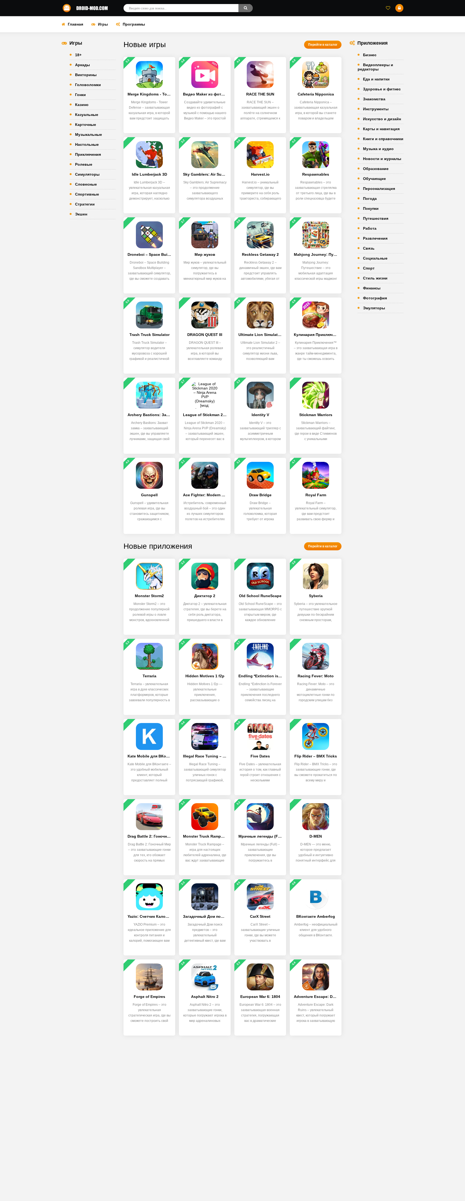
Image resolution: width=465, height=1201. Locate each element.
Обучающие (374, 178)
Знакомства (374, 99)
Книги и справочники (383, 139)
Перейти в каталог (322, 45)
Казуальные (86, 114)
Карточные (85, 124)
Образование (376, 168)
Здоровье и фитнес (382, 89)
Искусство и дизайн (382, 119)
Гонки (80, 95)
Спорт (369, 268)
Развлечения (375, 238)
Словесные (86, 184)
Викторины (86, 75)
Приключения (88, 154)
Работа (369, 228)
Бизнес (369, 55)
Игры (103, 24)
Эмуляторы (374, 308)
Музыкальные (88, 134)
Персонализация (379, 188)
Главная (75, 24)
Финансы (372, 288)
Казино (82, 104)
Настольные (87, 144)
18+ (78, 55)
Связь (369, 248)
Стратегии (85, 204)
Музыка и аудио (378, 149)
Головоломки (88, 85)
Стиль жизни (375, 278)
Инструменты (376, 109)
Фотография (375, 298)
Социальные (375, 258)
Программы (134, 24)
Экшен (81, 214)
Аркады (82, 65)
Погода (370, 198)
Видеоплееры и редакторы (375, 67)
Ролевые (83, 164)
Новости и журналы (382, 159)
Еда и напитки (376, 79)
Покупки (371, 208)
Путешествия (375, 218)
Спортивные (87, 194)
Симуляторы (87, 174)
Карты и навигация (381, 129)
